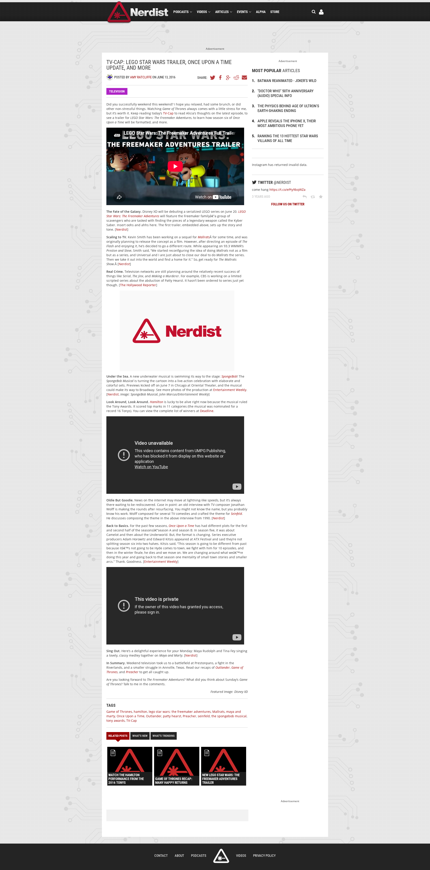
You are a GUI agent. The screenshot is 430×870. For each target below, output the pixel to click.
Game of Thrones (119, 711)
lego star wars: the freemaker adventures (180, 711)
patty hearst (172, 716)
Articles (222, 12)
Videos (202, 12)
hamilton (140, 711)
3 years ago (261, 197)
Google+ (228, 77)
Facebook (221, 77)
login (321, 12)
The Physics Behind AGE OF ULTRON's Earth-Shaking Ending (288, 108)
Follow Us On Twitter (287, 204)
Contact (161, 856)
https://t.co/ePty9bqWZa (287, 189)
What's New (140, 735)
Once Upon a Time (181, 526)
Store (274, 12)
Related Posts (117, 735)
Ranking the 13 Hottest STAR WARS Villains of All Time (288, 138)
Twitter (213, 77)
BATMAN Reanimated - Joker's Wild (287, 80)
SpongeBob (229, 376)
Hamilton (156, 402)
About (179, 856)
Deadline (206, 411)
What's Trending (164, 735)
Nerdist (137, 12)
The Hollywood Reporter (138, 285)
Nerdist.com (221, 856)
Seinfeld (236, 513)
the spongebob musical (229, 716)
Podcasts (181, 12)
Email (244, 77)
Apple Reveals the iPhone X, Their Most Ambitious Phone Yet (287, 123)
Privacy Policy (264, 856)
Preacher (132, 672)
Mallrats (204, 237)
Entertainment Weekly (229, 390)
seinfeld (204, 716)
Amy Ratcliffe (141, 77)
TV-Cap (168, 113)
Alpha (261, 12)
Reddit (236, 77)
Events (242, 12)
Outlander (222, 667)
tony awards (115, 720)
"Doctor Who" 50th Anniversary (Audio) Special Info (286, 93)
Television (117, 91)
